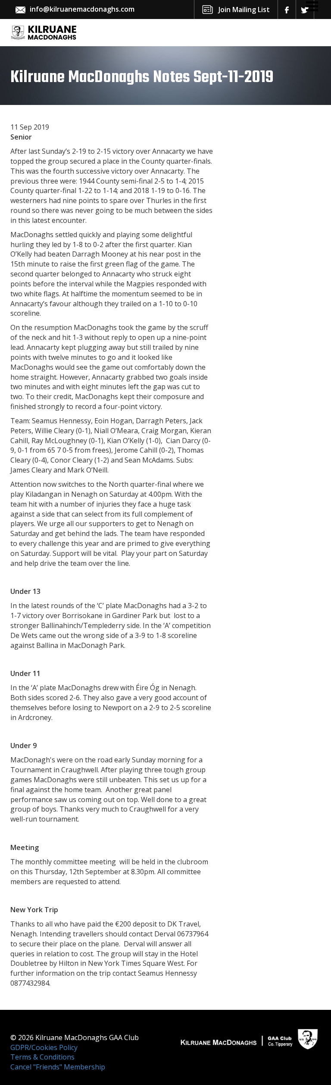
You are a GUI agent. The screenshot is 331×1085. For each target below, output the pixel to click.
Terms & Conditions (42, 1057)
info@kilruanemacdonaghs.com (82, 9)
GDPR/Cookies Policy (44, 1047)
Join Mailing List (244, 9)
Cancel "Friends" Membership (57, 1067)
